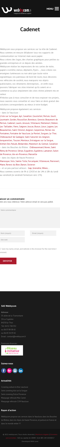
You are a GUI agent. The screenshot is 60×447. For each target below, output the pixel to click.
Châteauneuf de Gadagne (12, 137)
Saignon (23, 126)
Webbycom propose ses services (14, 416)
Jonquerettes (6, 140)
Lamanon (48, 150)
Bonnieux (32, 119)
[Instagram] (15, 371)
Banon (24, 164)
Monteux (25, 140)
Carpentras (39, 130)
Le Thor (52, 133)
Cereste (41, 119)
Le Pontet (35, 133)
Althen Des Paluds (8, 143)
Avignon (29, 130)
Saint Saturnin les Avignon (37, 137)
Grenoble (37, 168)
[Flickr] (9, 371)
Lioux (43, 126)
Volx (12, 161)
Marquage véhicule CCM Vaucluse (15, 401)
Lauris (19, 123)
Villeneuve (44, 161)
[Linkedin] (20, 371)
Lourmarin (4, 119)
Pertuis (46, 116)
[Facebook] (3, 371)
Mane (2, 164)
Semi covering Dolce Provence (13, 394)
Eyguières (28, 150)
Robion (54, 123)
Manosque (5, 161)
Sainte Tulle (21, 161)
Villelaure (35, 123)
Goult (53, 116)
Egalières (38, 150)
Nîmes (45, 168)
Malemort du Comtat (38, 143)
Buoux (37, 126)
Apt (20, 116)
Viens (15, 126)
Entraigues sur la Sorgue (41, 140)
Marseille (32, 154)
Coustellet (38, 116)
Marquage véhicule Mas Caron (13, 398)
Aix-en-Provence (20, 154)
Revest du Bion (13, 164)
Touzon (16, 140)
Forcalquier (33, 161)
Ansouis (26, 123)
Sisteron (31, 164)
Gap (30, 168)
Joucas (31, 126)
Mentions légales (42, 434)
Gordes (13, 119)
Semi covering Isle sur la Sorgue (14, 390)
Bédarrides (23, 143)
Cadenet (11, 123)
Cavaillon (27, 116)
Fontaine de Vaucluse (20, 133)
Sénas (20, 150)
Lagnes (50, 126)
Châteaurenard (37, 147)
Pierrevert (54, 161)
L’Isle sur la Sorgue (9, 116)
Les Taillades (6, 126)
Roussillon (22, 119)
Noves (47, 147)
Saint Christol (18, 130)
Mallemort (46, 123)
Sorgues (44, 133)
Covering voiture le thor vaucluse (14, 387)
